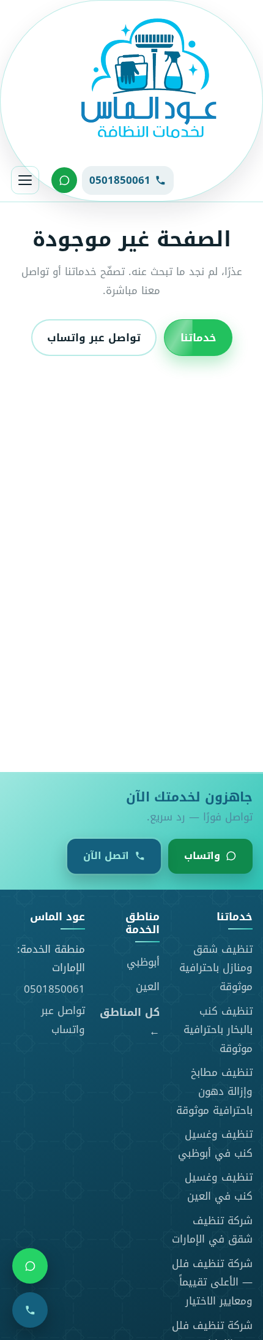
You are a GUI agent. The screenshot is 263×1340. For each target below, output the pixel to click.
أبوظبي (143, 962)
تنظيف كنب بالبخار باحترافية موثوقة (218, 1029)
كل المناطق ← (130, 1021)
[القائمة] (25, 180)
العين (148, 986)
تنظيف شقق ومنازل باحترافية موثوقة (216, 967)
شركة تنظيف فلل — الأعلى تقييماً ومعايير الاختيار (212, 1282)
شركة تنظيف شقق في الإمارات (212, 1230)
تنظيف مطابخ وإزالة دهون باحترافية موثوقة (214, 1090)
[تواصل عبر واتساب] (64, 180)
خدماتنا (198, 337)
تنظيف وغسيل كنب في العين (219, 1186)
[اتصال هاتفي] (30, 1310)
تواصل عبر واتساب (94, 337)
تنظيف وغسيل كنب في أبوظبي (215, 1143)
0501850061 (54, 989)
